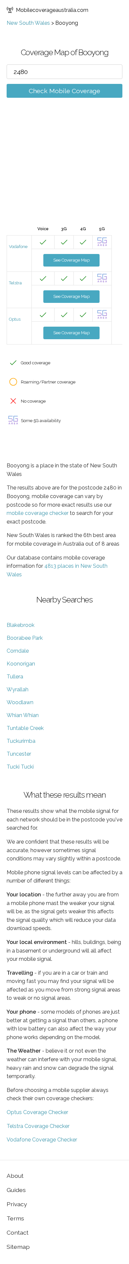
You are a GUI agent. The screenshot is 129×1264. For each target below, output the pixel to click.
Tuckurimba (21, 741)
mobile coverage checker (37, 513)
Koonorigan (21, 664)
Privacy (17, 1204)
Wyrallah (17, 689)
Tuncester (19, 754)
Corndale (18, 651)
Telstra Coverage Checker (38, 1126)
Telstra (15, 282)
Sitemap (18, 1246)
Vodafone (18, 246)
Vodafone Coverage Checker (42, 1140)
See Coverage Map (71, 260)
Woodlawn (20, 702)
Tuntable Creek (25, 728)
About (15, 1175)
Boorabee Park (25, 638)
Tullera (15, 676)
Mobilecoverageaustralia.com (52, 10)
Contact (17, 1232)
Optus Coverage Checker (37, 1112)
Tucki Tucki (20, 767)
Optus (15, 319)
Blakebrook (20, 625)
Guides (16, 1189)
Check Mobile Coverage (64, 90)
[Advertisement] (64, 171)
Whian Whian (23, 715)
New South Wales (28, 23)
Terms (15, 1218)
